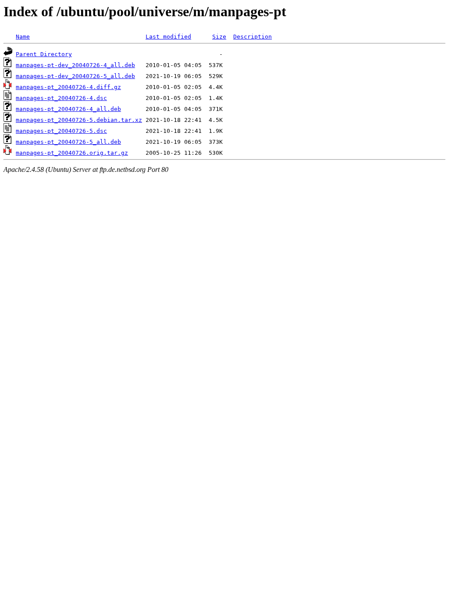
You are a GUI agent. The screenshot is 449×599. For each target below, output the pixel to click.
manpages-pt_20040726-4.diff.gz (68, 87)
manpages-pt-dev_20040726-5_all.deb (75, 76)
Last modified (168, 36)
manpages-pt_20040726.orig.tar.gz (72, 153)
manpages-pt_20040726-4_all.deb (68, 109)
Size (219, 36)
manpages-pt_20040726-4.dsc (61, 98)
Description (252, 36)
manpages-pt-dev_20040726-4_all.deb (75, 65)
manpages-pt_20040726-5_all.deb (68, 142)
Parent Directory (44, 54)
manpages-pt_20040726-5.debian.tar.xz (79, 120)
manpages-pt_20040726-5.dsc (61, 131)
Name (23, 36)
